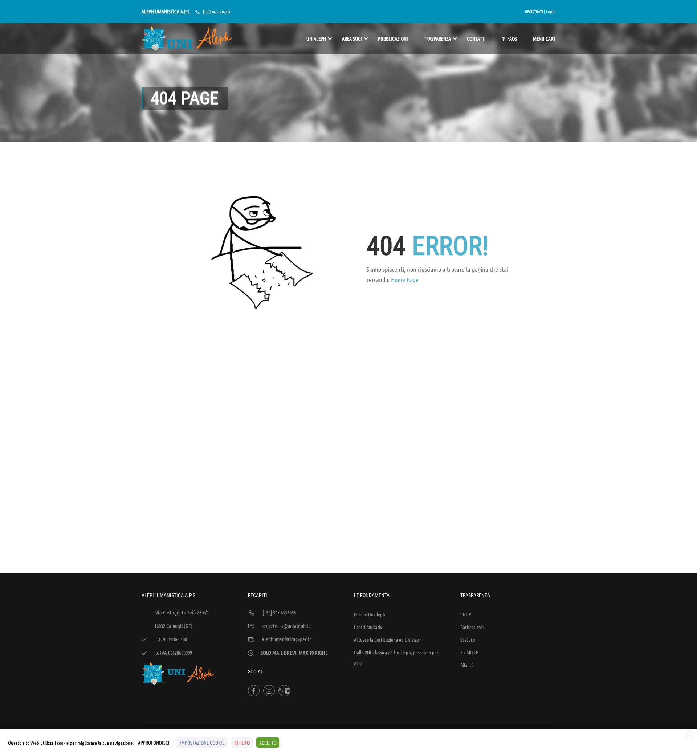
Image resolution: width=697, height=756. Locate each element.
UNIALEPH (316, 38)
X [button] (690, 736)
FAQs (512, 38)
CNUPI (466, 614)
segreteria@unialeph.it (286, 625)
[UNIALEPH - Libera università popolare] (187, 38)
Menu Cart (544, 38)
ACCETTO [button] (267, 742)
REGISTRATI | (535, 11)
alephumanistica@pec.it (286, 639)
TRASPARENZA (437, 38)
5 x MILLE (469, 652)
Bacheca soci (472, 627)
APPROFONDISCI (154, 742)
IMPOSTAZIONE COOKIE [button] (202, 742)
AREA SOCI (352, 38)
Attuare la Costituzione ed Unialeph (388, 639)
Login (550, 11)
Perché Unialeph (369, 614)
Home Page (405, 279)
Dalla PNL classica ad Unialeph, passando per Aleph (396, 657)
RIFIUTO (242, 742)
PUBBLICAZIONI (393, 38)
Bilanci (466, 665)
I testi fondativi (368, 627)
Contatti (476, 38)
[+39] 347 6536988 (216, 12)
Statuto (467, 639)
